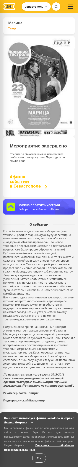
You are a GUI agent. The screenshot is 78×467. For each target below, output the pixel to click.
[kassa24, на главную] (9, 6)
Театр (12, 28)
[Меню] (70, 6)
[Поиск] (56, 6)
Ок (39, 458)
